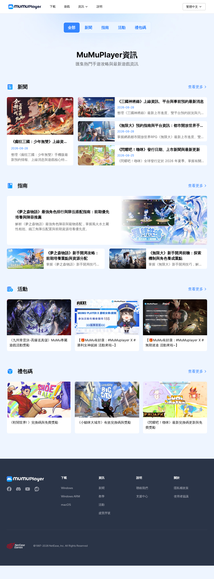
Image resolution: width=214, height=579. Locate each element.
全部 (71, 27)
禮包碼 (140, 27)
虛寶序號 (104, 513)
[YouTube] (27, 488)
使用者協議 (181, 496)
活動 (122, 27)
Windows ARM (70, 496)
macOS (66, 504)
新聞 (88, 27)
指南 (105, 27)
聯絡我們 (142, 488)
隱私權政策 (181, 488)
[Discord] (18, 488)
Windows (67, 488)
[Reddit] (36, 488)
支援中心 (142, 496)
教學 (101, 496)
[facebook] (9, 488)
